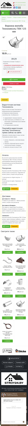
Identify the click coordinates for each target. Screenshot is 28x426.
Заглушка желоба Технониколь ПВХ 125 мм (7, 245)
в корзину (7, 252)
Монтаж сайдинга (8, 362)
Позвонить (14, 188)
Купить (7, 188)
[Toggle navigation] (12, 13)
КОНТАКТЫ (19, 366)
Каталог (9, 17)
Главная (3, 17)
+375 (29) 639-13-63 (20, 5)
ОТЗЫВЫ (10, 366)
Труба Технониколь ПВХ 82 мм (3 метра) (7, 311)
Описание (4, 99)
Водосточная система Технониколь (14, 90)
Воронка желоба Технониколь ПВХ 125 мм (13, 21)
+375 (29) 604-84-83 (20, 2)
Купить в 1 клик (14, 83)
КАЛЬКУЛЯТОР (14, 358)
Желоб (3, 19)
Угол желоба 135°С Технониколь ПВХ (20, 245)
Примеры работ (20, 362)
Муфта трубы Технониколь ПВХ (20, 288)
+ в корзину (13, 79)
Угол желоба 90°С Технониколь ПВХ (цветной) (21, 267)
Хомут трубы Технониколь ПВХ (7, 266)
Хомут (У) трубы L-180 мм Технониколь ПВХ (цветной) (7, 333)
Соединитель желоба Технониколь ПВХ (7, 289)
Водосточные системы (20, 17)
